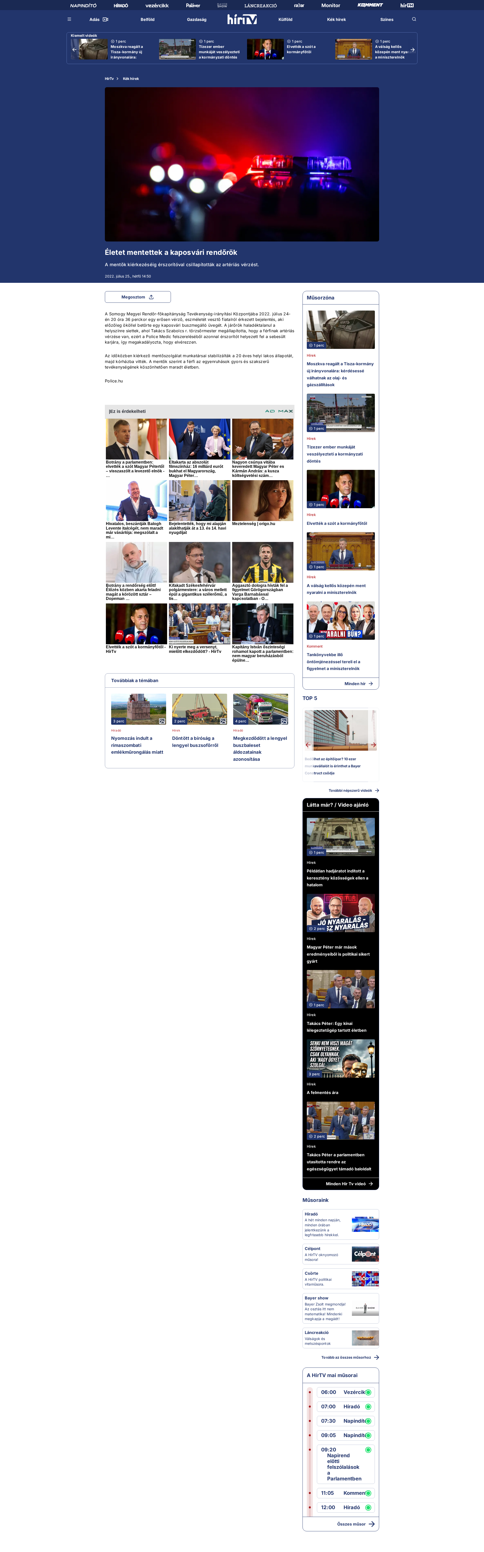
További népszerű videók (350, 790)
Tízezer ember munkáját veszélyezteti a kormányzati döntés (219, 51)
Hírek (176, 730)
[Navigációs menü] (70, 19)
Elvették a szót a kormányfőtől (301, 49)
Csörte (311, 1273)
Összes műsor (351, 1524)
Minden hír (355, 683)
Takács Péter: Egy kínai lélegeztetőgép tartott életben (337, 1027)
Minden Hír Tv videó (346, 1183)
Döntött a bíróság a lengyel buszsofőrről (195, 742)
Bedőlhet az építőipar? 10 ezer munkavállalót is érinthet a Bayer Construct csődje (333, 766)
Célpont (312, 1248)
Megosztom (133, 296)
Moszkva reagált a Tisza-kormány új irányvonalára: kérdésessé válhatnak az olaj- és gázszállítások (130, 59)
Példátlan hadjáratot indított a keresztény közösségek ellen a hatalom (337, 877)
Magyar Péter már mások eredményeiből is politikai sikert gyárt (338, 954)
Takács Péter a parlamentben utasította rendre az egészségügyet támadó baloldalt (339, 1161)
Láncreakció (317, 1332)
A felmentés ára (322, 1092)
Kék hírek (131, 78)
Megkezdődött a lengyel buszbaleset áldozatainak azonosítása (260, 749)
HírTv (109, 78)
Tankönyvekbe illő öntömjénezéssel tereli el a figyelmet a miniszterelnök (333, 661)
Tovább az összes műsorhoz (346, 1357)
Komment (315, 646)
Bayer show (316, 1297)
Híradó (116, 730)
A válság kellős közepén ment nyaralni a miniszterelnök (395, 51)
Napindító (355, 1421)
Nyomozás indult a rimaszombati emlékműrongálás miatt (137, 745)
